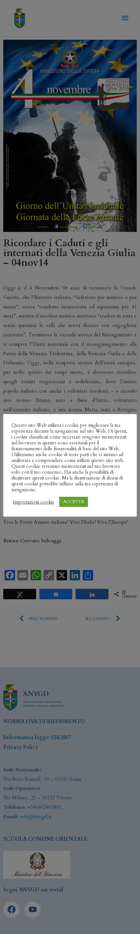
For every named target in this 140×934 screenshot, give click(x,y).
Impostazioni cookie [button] (33, 502)
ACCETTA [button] (73, 502)
